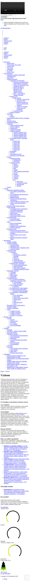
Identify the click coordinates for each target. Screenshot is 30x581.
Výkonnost (13, 272)
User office (10, 345)
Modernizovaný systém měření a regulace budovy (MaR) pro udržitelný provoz (17, 368)
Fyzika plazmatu (11, 207)
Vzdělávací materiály (15, 129)
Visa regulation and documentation (19, 335)
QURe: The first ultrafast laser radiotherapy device (21, 85)
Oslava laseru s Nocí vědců (14, 65)
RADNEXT (16, 161)
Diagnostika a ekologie (13, 270)
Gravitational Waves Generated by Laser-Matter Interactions (19, 209)
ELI (14, 180)
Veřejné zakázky (8, 41)
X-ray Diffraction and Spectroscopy (19, 194)
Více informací (4, 507)
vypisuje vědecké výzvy (20, 413)
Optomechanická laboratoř (20, 265)
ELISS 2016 (16, 145)
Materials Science (14, 197)
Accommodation (14, 344)
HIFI (14, 168)
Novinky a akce (8, 316)
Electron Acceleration (15, 220)
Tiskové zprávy (14, 321)
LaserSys (15, 177)
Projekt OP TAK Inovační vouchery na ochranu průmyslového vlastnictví (22, 103)
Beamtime (9, 329)
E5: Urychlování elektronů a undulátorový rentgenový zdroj (18, 280)
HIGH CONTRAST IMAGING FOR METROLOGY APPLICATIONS (18, 90)
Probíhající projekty (15, 158)
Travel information (15, 337)
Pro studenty (13, 151)
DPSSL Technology (15, 227)
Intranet (6, 43)
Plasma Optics (13, 213)
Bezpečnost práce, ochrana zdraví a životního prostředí (16, 306)
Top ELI (15, 173)
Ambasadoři (10, 69)
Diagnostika (13, 276)
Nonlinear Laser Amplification (18, 226)
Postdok (15, 174)
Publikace (6, 38)
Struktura (19, 185)
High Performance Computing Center (19, 247)
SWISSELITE (17, 160)
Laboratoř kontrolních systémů (21, 269)
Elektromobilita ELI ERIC (13, 357)
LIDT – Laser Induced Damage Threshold (19, 94)
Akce (8, 327)
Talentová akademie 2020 (19, 134)
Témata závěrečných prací (16, 125)
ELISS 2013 (16, 149)
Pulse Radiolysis (14, 196)
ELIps (15, 304)
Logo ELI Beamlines (15, 325)
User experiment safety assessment (19, 348)
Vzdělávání (10, 124)
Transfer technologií (12, 79)
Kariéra (6, 39)
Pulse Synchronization (16, 223)
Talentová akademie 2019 (19, 135)
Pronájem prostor (11, 121)
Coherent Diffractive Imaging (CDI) (19, 201)
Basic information (14, 342)
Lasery (8, 221)
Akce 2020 (10, 67)
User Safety (10, 347)
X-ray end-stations (18, 295)
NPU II (15, 164)
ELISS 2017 (16, 144)
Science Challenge (15, 126)
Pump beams (16, 296)
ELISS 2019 (16, 141)
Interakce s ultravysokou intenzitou (16, 206)
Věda (11, 115)
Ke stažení (9, 70)
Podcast (9, 187)
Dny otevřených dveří (15, 154)
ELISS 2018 (16, 142)
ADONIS (15, 165)
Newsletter (13, 322)
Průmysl (12, 116)
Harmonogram (20, 184)
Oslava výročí (10, 72)
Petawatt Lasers (14, 224)
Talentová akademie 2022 (19, 132)
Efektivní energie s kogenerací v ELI (16, 355)
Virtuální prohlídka (12, 242)
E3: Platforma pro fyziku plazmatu (19, 288)
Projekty (9, 157)
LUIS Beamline (17, 282)
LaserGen (15, 178)
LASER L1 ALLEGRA (16, 315)
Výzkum (6, 188)
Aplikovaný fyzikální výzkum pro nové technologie (22, 108)
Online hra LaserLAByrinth (17, 155)
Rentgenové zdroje (12, 229)
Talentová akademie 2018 (19, 137)
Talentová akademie (15, 131)
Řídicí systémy (14, 275)
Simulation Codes (14, 246)
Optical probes (17, 299)
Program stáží (13, 128)
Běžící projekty (17, 98)
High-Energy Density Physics (17, 216)
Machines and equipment (16, 352)
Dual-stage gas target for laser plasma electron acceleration (20, 82)
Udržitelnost (7, 354)
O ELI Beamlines (8, 73)
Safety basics (13, 351)
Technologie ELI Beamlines (17, 80)
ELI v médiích (14, 324)
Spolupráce (10, 113)
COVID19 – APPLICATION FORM (16, 331)
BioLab (15, 253)
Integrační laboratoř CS (19, 262)
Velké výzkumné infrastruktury (21, 171)
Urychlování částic (11, 217)
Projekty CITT (14, 96)
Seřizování (13, 273)
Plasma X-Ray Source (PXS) (20, 298)
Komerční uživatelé (12, 332)
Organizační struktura (12, 122)
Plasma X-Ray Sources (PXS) (17, 230)
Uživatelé (6, 328)
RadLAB (15, 257)
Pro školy (12, 152)
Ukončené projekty (18, 111)
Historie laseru (10, 63)
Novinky (9, 318)
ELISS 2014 (16, 148)
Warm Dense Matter (15, 214)
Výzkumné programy (22, 183)
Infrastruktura (7, 240)
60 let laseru (7, 62)
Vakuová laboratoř (18, 266)
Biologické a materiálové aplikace (15, 190)
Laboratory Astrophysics (16, 211)
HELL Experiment (18, 283)
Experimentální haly (12, 278)
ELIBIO (15, 170)
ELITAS (15, 167)
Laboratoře (13, 252)
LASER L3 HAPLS (15, 312)
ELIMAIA (16, 286)
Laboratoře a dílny (11, 250)
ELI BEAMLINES (5, 28)
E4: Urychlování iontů (16, 285)
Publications (13, 338)
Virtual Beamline (14, 245)
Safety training (14, 350)
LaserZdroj (16, 175)
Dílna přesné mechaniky (19, 268)
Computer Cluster (14, 249)
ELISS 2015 (16, 147)
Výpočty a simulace (12, 243)
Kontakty (6, 42)
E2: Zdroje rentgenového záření (18, 289)
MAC (14, 301)
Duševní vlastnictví (15, 112)
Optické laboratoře (18, 260)
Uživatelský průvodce (12, 334)
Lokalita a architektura (12, 308)
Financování (10, 77)
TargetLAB (16, 259)
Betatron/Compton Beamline (20, 291)
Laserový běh (10, 66)
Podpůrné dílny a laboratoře (17, 263)
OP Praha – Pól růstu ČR (23, 99)
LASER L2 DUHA (15, 314)
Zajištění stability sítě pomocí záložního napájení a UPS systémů (17, 362)
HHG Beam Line (17, 302)
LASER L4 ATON (15, 311)
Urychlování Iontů (15, 219)
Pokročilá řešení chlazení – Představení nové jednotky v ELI (17, 365)
